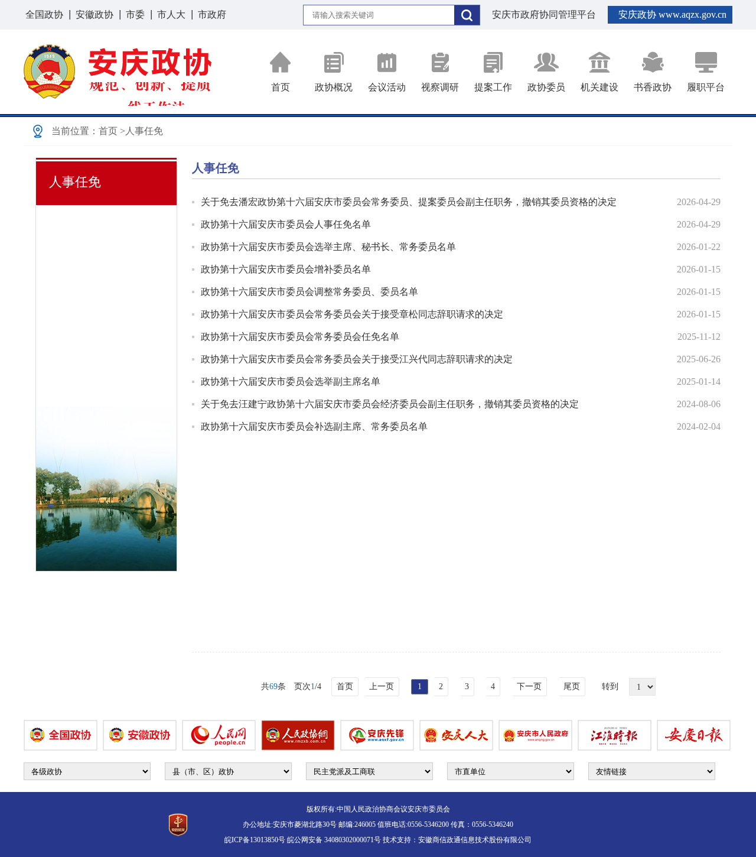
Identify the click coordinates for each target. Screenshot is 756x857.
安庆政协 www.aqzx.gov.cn (672, 14)
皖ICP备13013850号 (254, 840)
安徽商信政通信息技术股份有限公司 (475, 840)
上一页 (381, 686)
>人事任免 (141, 131)
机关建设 (599, 87)
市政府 (212, 14)
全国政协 (44, 14)
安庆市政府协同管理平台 (544, 14)
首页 (280, 87)
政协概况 (334, 87)
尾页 (571, 686)
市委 (135, 14)
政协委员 (546, 87)
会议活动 (387, 87)
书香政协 (653, 87)
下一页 (529, 686)
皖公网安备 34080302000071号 (334, 840)
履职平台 (706, 87)
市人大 (171, 14)
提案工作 (493, 87)
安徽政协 (94, 14)
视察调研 (440, 87)
